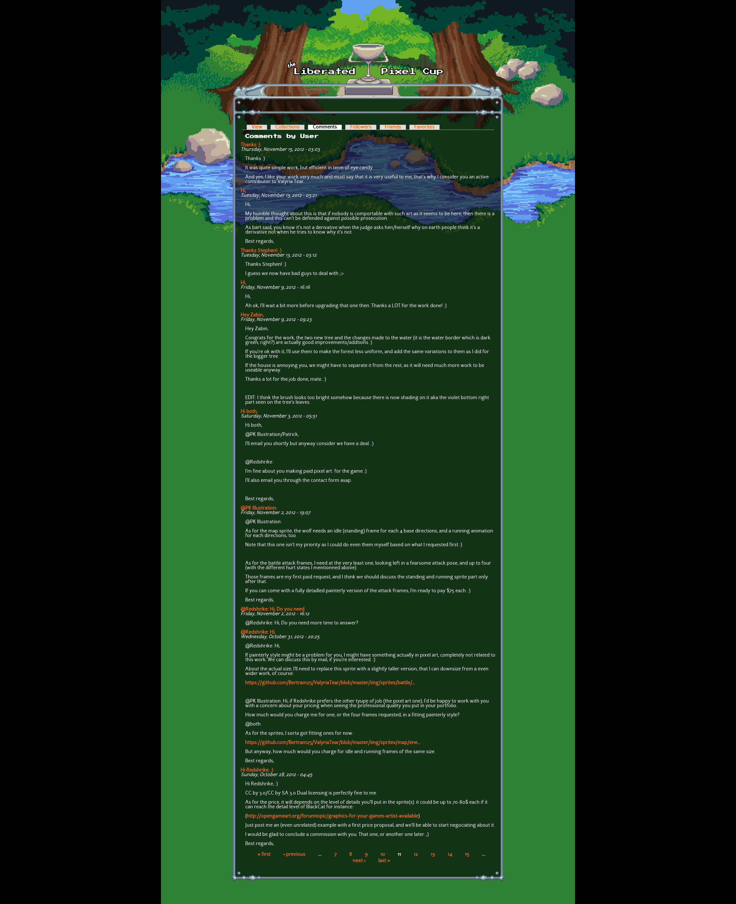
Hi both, (249, 411)
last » (384, 861)
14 (450, 854)
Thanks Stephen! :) (261, 251)
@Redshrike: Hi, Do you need (272, 609)
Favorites (424, 127)
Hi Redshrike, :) (257, 770)
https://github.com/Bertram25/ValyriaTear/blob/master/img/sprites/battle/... (330, 683)
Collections (287, 127)
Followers (360, 127)
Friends (393, 127)
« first (264, 854)
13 (433, 854)
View (257, 127)
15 (467, 854)
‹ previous (294, 854)
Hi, (243, 191)
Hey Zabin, (252, 315)
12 (416, 854)
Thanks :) (250, 145)
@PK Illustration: (259, 508)
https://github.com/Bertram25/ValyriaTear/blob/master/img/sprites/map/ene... (332, 742)
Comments (327, 127)
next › (359, 861)
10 (382, 854)
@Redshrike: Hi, (258, 632)
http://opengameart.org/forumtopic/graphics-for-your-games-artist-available (332, 816)
